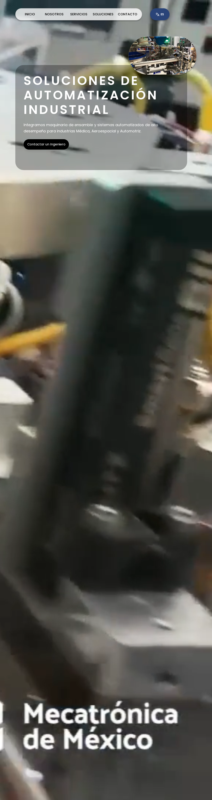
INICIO (30, 14)
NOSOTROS (54, 14)
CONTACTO (127, 14)
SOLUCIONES (103, 14)
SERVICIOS (78, 14)
